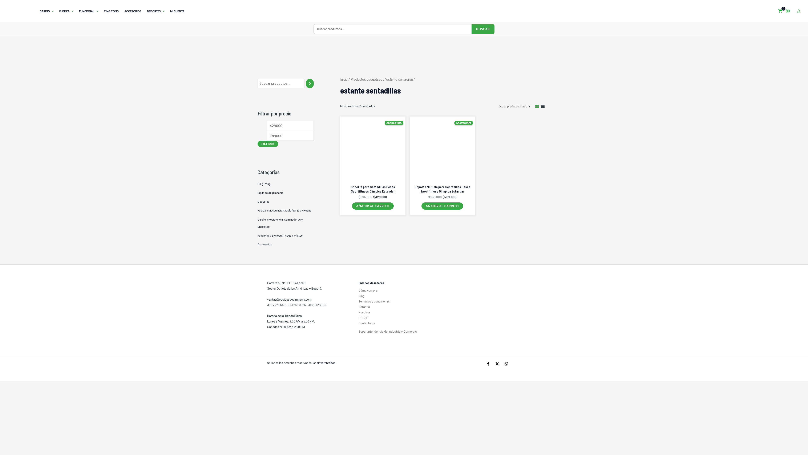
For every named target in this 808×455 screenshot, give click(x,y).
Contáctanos (367, 323)
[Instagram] (506, 364)
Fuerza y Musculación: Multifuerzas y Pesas (284, 210)
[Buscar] (310, 83)
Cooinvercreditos (324, 363)
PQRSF (363, 318)
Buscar (483, 29)
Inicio (344, 80)
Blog (361, 296)
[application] (52, 11)
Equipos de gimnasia (270, 192)
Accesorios (265, 244)
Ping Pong (264, 184)
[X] (497, 364)
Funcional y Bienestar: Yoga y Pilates (280, 235)
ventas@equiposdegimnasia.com (289, 299)
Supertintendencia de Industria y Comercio (388, 331)
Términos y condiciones (374, 301)
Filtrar (267, 143)
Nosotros (365, 312)
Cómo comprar (369, 290)
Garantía (364, 307)
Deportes (263, 201)
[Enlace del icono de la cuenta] (799, 11)
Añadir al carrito (372, 206)
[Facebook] (488, 364)
